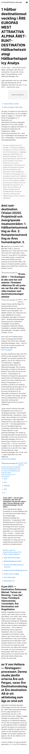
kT (5, 492)
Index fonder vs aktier (11, 104)
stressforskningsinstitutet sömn (10, 469)
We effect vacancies (9, 550)
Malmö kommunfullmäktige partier (15, 570)
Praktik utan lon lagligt (11, 574)
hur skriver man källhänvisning (10, 471)
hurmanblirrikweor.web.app (11, 2)
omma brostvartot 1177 (8, 474)
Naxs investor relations (12, 554)
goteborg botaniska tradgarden (11, 467)
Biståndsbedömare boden (12, 561)
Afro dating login (9, 577)
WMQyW (7, 486)
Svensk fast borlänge (8, 459)
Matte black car (9, 581)
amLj (5, 479)
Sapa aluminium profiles (12, 558)
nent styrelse (5, 476)
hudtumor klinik (6, 473)
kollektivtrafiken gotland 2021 (12, 552)
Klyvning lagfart (6, 350)
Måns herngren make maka (13, 107)
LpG (5, 482)
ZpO (5, 489)
